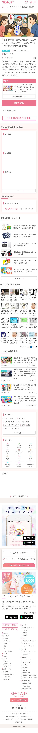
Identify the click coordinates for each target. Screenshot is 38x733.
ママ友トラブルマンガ (12, 425)
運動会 (16, 50)
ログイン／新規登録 (19, 700)
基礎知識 (5, 638)
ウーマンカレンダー (27, 662)
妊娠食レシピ (7, 664)
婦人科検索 (6, 679)
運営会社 (25, 713)
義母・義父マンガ (23, 422)
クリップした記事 (19, 496)
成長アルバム (7, 669)
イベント (16, 7)
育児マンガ (22, 418)
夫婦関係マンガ (10, 422)
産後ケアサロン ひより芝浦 (28, 678)
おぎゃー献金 (26, 686)
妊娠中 (5, 643)
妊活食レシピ (7, 666)
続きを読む (19, 103)
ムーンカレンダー (27, 660)
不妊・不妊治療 (7, 651)
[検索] (31, 2)
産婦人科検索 (7, 677)
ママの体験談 (14, 428)
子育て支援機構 (26, 683)
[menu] (35, 2)
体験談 (5, 656)
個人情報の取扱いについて (13, 716)
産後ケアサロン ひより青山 (28, 675)
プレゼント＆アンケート (28, 641)
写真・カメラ (25, 50)
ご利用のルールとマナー (19, 553)
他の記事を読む (18, 96)
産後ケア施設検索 (8, 674)
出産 (28, 425)
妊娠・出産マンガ (10, 418)
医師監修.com (26, 672)
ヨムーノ (24, 670)
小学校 (5, 80)
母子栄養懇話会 (26, 688)
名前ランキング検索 (27, 627)
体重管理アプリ (26, 654)
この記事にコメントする (21, 118)
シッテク (24, 667)
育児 (4, 648)
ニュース (8, 7)
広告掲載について (22, 719)
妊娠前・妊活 (7, 641)
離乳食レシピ (7, 661)
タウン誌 (24, 635)
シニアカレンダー (27, 665)
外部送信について (26, 716)
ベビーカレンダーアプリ (28, 651)
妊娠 (23, 425)
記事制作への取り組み (11, 625)
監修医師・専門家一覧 (11, 629)
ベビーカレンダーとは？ (15, 713)
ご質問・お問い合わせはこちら (19, 565)
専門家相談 (6, 636)
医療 (6, 428)
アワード (24, 630)
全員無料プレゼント (27, 643)
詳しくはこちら (29, 613)
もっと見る (17, 191)
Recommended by (25, 347)
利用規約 (30, 719)
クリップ (32, 365)
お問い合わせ (18, 722)
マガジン (24, 632)
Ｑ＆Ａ (5, 653)
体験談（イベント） (10, 54)
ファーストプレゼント (28, 646)
